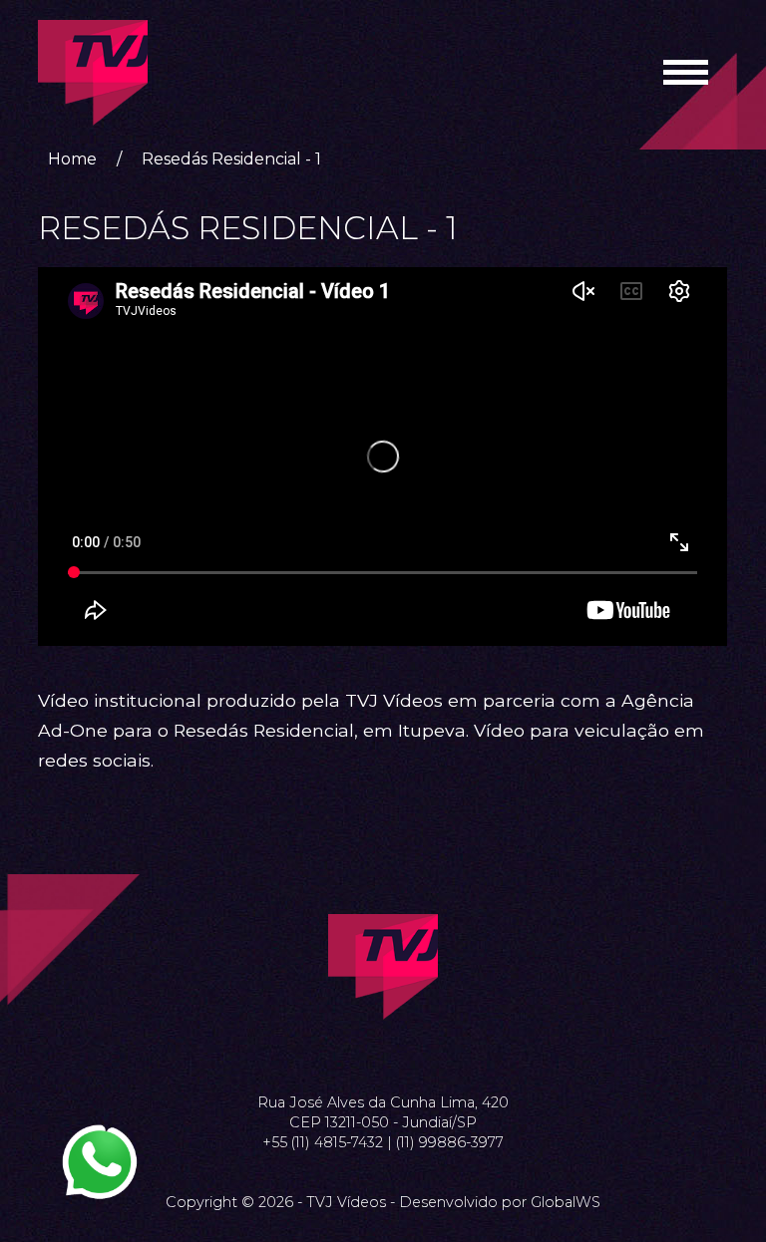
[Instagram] (383, 1053)
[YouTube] (407, 1053)
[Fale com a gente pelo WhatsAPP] (100, 1162)
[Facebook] (359, 1053)
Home (72, 159)
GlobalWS (565, 1202)
